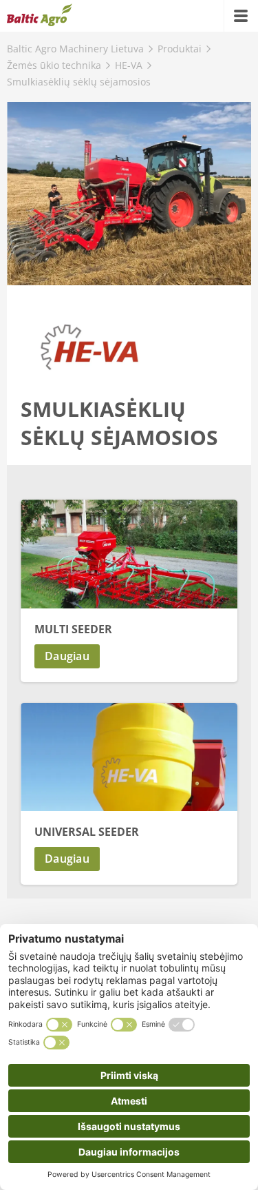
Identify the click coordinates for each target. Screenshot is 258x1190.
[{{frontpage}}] (39, 16)
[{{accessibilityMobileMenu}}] (241, 16)
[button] (129, 656)
